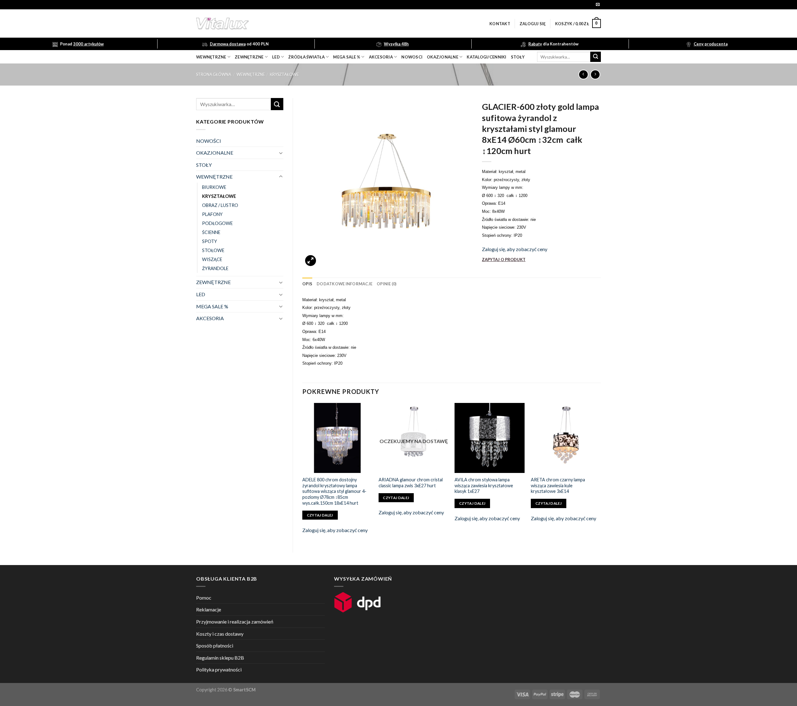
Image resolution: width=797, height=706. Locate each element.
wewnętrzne (211, 56)
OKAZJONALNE (442, 56)
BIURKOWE (214, 187)
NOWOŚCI (208, 141)
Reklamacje (208, 609)
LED (276, 56)
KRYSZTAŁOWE (284, 74)
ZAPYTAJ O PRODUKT (504, 259)
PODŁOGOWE (217, 223)
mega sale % (346, 56)
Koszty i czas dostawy (219, 634)
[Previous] (302, 472)
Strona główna (213, 74)
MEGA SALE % (212, 306)
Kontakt (499, 23)
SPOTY (209, 241)
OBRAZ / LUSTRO (220, 205)
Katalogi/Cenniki (486, 56)
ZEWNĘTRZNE (213, 282)
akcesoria (381, 56)
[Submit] (595, 57)
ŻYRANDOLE (215, 268)
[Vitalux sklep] (305, 24)
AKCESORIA (210, 318)
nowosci (411, 56)
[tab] (307, 284)
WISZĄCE (212, 259)
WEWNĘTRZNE (251, 74)
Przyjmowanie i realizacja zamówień (234, 621)
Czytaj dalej (320, 515)
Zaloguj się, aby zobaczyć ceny (514, 249)
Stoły (518, 56)
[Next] (600, 472)
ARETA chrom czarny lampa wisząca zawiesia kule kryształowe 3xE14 (558, 485)
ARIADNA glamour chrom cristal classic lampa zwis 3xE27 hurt (411, 482)
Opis (307, 283)
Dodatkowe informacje (344, 283)
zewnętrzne (249, 56)
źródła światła (306, 56)
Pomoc (203, 598)
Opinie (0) (387, 283)
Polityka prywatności (219, 669)
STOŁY (204, 165)
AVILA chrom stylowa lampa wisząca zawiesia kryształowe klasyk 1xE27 (484, 485)
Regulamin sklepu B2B (220, 658)
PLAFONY (212, 214)
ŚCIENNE (211, 232)
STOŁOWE (213, 250)
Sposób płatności (214, 645)
